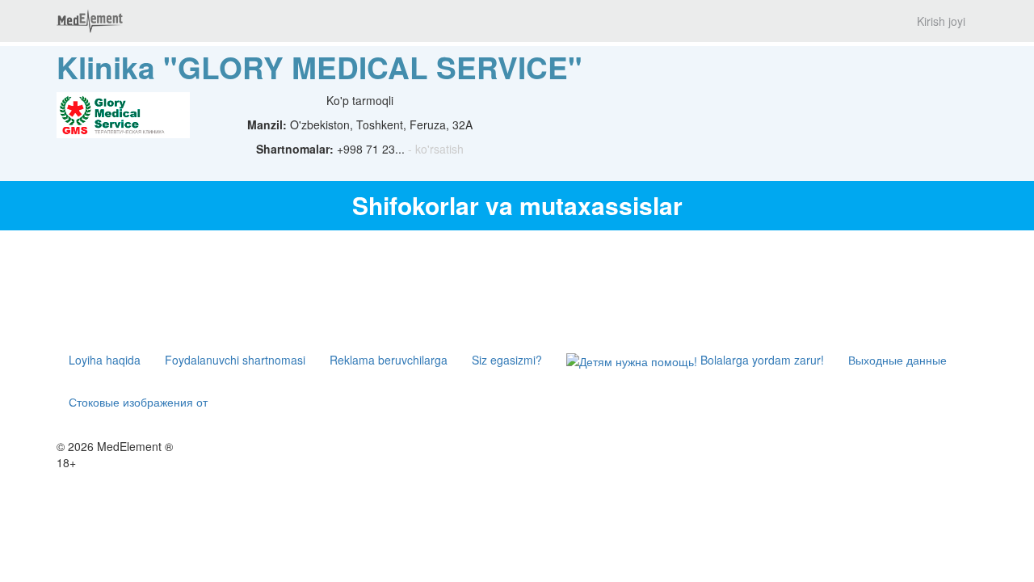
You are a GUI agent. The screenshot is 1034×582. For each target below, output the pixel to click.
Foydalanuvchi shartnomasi (235, 360)
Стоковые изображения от (138, 402)
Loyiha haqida (105, 360)
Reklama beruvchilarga (389, 360)
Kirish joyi (941, 21)
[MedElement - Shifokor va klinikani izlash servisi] (89, 21)
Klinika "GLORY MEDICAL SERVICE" (319, 66)
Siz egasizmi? (507, 360)
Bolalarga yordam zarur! (760, 360)
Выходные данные (897, 360)
